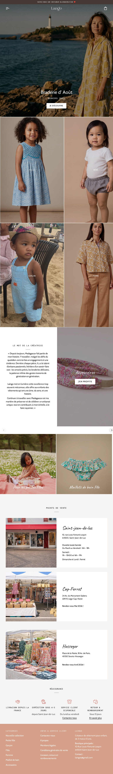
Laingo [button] (78, 731)
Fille (8, 750)
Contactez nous (69, 718)
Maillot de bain (12, 760)
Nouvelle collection (15, 735)
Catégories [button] (12, 731)
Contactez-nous (47, 735)
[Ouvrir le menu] (10, 8)
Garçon (9, 745)
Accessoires (11, 765)
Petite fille (10, 740)
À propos (44, 740)
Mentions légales (48, 745)
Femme (9, 755)
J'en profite (85, 381)
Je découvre (56, 106)
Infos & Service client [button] (53, 731)
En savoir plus (95, 718)
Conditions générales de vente (54, 750)
